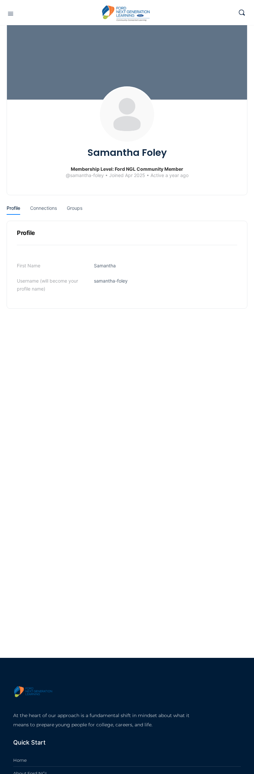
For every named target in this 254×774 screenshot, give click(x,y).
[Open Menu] (11, 13)
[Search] (242, 12)
